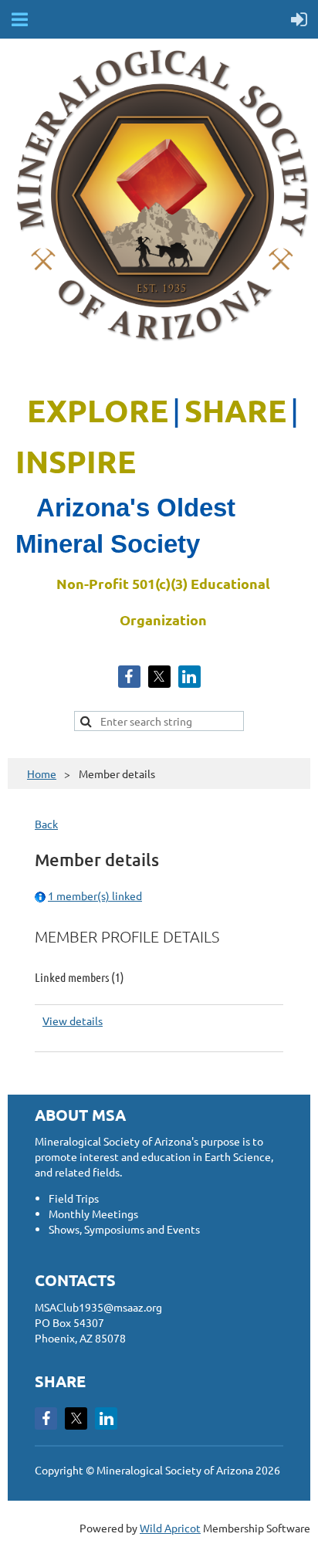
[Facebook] (129, 676)
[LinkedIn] (189, 676)
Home (41, 773)
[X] (159, 676)
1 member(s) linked (95, 895)
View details (72, 1020)
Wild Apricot (170, 1528)
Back (46, 824)
